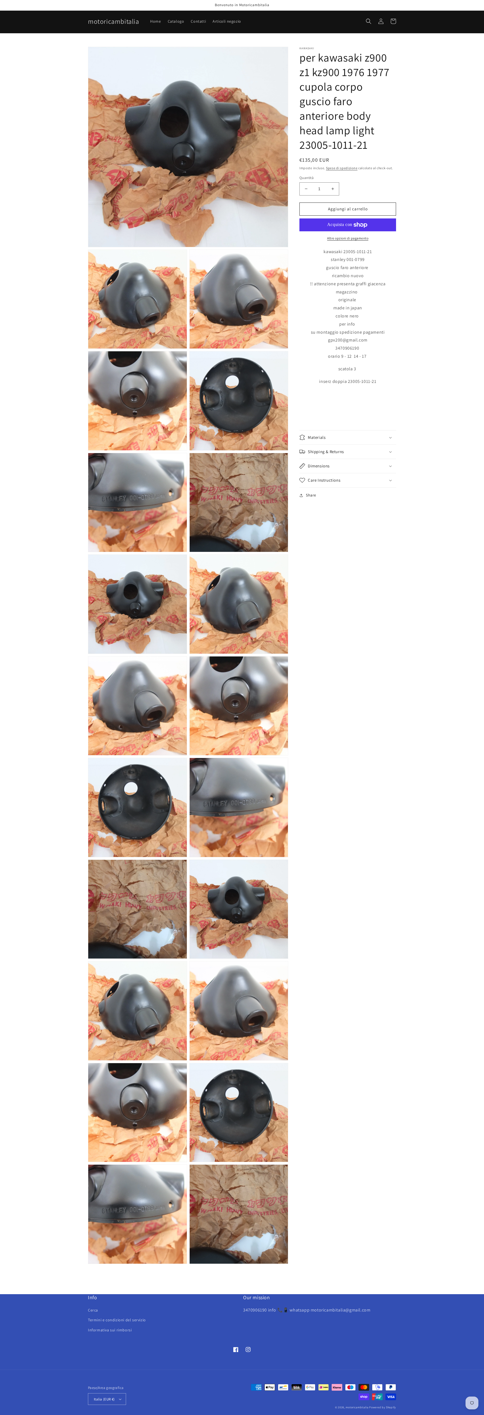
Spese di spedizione (341, 168)
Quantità (306, 177)
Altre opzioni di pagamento (347, 238)
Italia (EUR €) (104, 1399)
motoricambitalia (357, 1407)
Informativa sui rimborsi (110, 1329)
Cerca (93, 1310)
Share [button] (311, 495)
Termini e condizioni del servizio (117, 1319)
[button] (368, 21)
